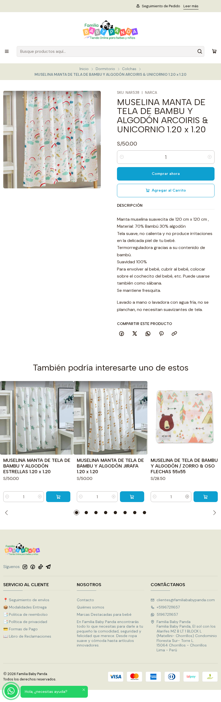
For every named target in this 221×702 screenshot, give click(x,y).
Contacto (85, 599)
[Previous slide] (7, 512)
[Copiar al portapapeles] (174, 334)
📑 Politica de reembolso (25, 614)
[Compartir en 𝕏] (134, 334)
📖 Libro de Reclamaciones (27, 636)
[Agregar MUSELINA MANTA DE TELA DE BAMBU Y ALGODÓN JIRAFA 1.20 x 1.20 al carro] (132, 496)
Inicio (84, 69)
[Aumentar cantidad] (209, 157)
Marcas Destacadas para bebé (104, 614)
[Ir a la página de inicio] (110, 30)
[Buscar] (199, 51)
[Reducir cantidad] (121, 157)
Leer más (141, 6)
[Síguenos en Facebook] (32, 566)
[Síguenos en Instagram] (24, 566)
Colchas (129, 69)
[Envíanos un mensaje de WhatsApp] (11, 691)
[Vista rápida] (67, 417)
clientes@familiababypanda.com (186, 599)
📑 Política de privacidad (25, 621)
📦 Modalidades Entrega (25, 607)
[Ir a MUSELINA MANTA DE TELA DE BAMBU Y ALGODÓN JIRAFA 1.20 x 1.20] (110, 418)
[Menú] (6, 51)
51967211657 (167, 614)
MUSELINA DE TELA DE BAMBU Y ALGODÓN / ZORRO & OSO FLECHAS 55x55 (184, 466)
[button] (76, 512)
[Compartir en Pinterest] (161, 334)
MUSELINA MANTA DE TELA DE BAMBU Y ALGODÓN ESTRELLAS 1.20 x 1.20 (36, 466)
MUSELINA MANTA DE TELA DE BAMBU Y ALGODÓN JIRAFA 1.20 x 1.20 (110, 466)
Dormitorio (105, 69)
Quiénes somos (90, 607)
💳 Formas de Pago (20, 629)
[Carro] (214, 51)
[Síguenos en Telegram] (48, 566)
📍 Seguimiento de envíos (26, 599)
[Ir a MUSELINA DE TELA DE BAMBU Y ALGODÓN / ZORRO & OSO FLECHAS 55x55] (184, 418)
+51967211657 (168, 607)
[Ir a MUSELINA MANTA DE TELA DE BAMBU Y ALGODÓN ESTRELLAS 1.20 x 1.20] (37, 418)
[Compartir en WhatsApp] (148, 334)
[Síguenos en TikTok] (40, 566)
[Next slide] (214, 512)
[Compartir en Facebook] (121, 334)
